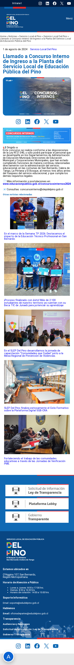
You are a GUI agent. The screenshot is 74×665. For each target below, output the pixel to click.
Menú (69, 18)
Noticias (12, 36)
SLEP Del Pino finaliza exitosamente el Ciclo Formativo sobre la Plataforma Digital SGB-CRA (36, 409)
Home (3, 36)
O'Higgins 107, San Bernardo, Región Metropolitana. (19, 575)
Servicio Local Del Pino (55, 36)
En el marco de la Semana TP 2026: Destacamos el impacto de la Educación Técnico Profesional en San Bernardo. (35, 236)
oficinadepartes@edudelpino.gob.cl (29, 613)
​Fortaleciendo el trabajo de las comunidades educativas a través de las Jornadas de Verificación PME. (34, 461)
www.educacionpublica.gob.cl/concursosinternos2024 (37, 183)
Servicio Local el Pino (30, 36)
